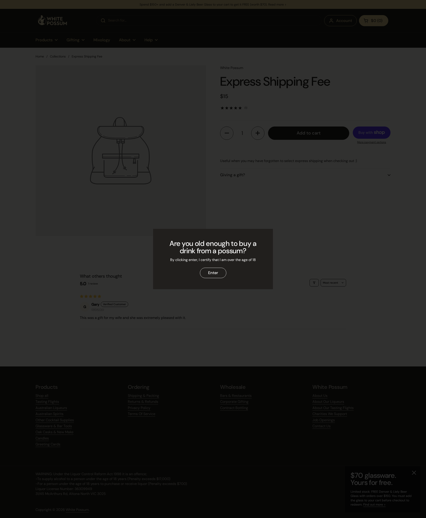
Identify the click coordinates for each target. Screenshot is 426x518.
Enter (213, 272)
